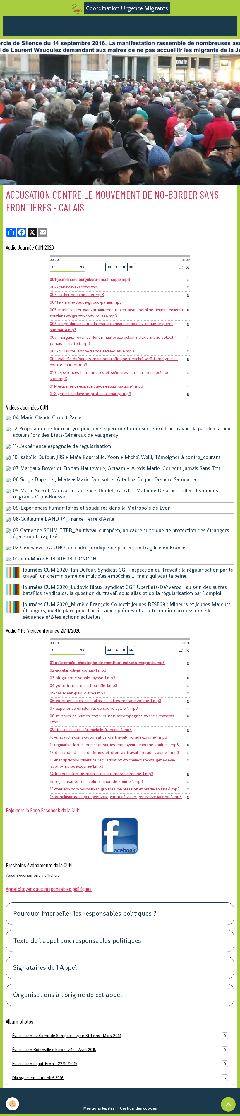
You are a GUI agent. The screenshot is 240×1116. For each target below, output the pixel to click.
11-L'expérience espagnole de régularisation (62, 446)
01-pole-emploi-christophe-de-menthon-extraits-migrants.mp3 (107, 662)
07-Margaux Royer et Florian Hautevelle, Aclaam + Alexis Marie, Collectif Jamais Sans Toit (117, 468)
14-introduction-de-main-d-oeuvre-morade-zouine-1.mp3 (101, 773)
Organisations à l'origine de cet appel (67, 995)
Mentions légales (98, 1108)
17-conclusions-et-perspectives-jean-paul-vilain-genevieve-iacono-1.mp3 (116, 796)
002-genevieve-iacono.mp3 (75, 287)
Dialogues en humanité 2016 (119, 1078)
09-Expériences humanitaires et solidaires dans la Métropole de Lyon (92, 508)
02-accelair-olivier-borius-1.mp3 (78, 670)
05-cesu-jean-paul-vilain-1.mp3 (77, 693)
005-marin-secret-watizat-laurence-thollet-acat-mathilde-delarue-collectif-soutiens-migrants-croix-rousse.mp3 (117, 313)
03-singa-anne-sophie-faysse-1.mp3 (82, 677)
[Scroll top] (228, 1104)
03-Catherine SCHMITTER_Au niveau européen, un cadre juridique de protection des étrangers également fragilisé (121, 533)
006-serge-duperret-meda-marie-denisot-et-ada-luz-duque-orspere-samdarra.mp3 (111, 326)
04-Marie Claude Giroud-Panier (48, 417)
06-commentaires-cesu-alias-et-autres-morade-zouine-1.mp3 (105, 700)
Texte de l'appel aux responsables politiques (77, 941)
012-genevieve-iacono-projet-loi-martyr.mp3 (90, 393)
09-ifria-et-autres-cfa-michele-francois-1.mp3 (91, 729)
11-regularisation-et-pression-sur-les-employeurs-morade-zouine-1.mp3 (114, 744)
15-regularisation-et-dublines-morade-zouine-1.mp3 (96, 781)
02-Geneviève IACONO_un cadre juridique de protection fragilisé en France (99, 547)
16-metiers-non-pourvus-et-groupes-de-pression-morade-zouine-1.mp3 (115, 789)
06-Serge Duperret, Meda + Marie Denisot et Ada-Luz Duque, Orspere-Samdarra (104, 479)
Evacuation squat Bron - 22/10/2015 (119, 1064)
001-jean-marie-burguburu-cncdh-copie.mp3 (90, 279)
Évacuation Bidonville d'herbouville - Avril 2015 (119, 1050)
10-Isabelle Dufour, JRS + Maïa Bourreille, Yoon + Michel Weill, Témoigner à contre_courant (117, 457)
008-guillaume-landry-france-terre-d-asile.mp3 (92, 351)
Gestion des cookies (138, 1108)
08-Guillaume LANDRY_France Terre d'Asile (63, 519)
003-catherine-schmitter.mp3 (77, 294)
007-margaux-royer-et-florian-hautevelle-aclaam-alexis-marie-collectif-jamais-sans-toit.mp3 (113, 340)
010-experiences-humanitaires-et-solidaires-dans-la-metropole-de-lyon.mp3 (110, 375)
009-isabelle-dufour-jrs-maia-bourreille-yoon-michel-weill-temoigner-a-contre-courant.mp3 (114, 361)
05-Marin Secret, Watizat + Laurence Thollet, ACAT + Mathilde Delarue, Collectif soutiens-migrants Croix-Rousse (116, 493)
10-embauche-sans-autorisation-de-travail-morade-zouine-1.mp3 (108, 737)
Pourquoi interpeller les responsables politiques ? (84, 914)
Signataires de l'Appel (45, 968)
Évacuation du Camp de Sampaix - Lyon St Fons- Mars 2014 (119, 1035)
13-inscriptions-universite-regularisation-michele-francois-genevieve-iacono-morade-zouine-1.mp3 (112, 763)
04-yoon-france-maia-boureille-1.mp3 (83, 685)
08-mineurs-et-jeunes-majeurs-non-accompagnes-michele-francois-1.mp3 (113, 719)
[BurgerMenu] (15, 26)
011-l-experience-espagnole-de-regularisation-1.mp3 (96, 386)
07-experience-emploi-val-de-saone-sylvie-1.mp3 (94, 708)
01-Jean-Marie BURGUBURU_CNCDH (55, 559)
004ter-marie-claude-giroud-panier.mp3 (86, 302)
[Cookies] (12, 1103)
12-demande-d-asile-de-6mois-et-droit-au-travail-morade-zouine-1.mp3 (114, 752)
